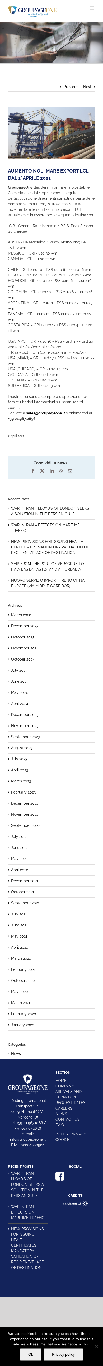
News (16, 1054)
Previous (71, 87)
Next (87, 87)
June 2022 (19, 848)
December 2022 (24, 803)
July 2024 (19, 670)
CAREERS (63, 1108)
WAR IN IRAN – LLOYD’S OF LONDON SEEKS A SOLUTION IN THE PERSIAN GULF (27, 1184)
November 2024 (25, 648)
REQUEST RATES (70, 1103)
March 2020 (21, 1003)
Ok (30, 1354)
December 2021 (24, 881)
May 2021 (19, 936)
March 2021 (21, 958)
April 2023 (19, 770)
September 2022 (25, 825)
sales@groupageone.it (45, 413)
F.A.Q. (60, 1125)
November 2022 (24, 814)
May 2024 (19, 692)
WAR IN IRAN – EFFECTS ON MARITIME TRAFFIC (27, 1212)
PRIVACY (78, 1134)
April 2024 (19, 703)
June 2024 (20, 681)
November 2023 (24, 726)
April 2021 (19, 947)
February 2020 (23, 1014)
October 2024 (23, 659)
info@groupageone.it (28, 1139)
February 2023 (23, 792)
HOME (61, 1080)
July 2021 (19, 914)
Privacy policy (63, 1354)
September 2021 (25, 903)
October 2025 (23, 637)
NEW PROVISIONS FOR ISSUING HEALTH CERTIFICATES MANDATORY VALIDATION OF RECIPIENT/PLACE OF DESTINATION (50, 547)
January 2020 (22, 1025)
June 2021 (19, 925)
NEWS (61, 1114)
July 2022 (19, 836)
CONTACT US (67, 1119)
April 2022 (19, 870)
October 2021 (22, 892)
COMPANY (64, 1086)
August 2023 (21, 748)
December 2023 (24, 715)
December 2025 (25, 626)
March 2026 (21, 615)
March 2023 (21, 781)
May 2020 (19, 992)
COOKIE (62, 1140)
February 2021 (23, 969)
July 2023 (19, 759)
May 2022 (19, 859)
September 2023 (25, 737)
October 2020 (23, 980)
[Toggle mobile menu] (92, 8)
